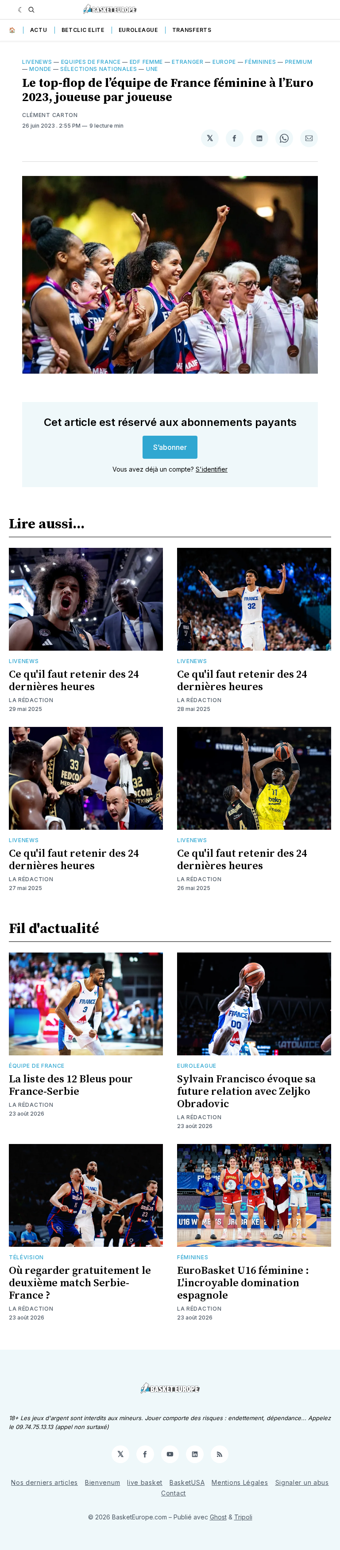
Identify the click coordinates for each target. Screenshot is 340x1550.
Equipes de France (91, 62)
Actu (38, 30)
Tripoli (243, 1517)
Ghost (218, 1517)
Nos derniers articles (44, 1482)
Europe (224, 62)
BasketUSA (187, 1482)
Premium (299, 62)
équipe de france (37, 1065)
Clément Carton (50, 115)
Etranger (188, 62)
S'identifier (212, 469)
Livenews (37, 62)
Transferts (192, 30)
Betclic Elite (83, 30)
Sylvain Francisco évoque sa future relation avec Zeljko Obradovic (246, 1092)
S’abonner (170, 447)
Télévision (26, 1257)
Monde (40, 69)
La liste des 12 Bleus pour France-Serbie (71, 1085)
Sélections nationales (98, 69)
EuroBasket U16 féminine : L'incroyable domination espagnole (243, 1283)
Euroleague (138, 30)
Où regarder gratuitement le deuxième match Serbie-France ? (80, 1283)
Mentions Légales (240, 1482)
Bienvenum (102, 1482)
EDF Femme (146, 62)
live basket (144, 1482)
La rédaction (31, 700)
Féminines (260, 62)
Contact (173, 1493)
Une (152, 69)
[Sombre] (21, 9)
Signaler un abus (302, 1482)
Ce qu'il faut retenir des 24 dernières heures (74, 681)
